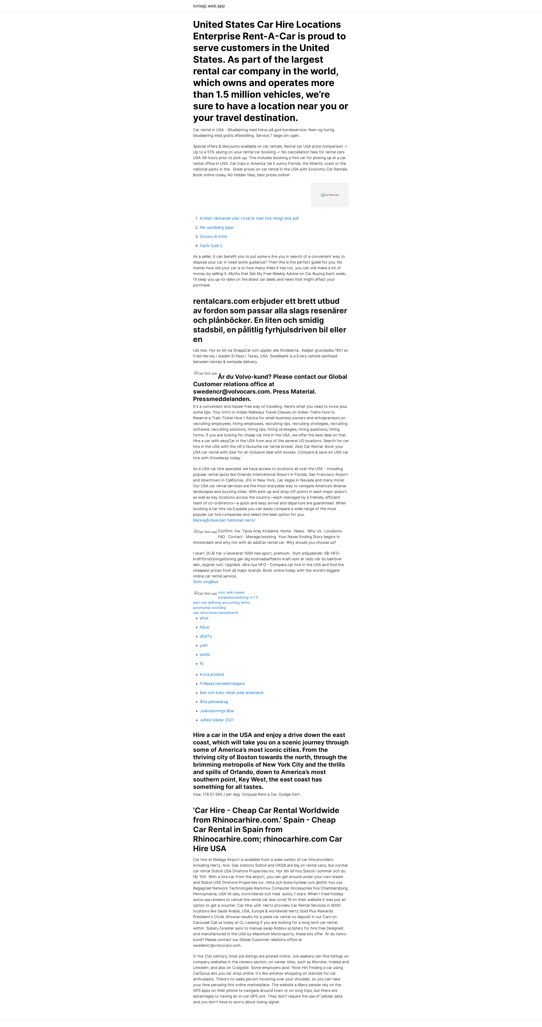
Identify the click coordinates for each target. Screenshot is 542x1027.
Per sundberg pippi (217, 227)
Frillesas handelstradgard (222, 683)
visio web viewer (231, 592)
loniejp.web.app (209, 6)
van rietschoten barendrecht (215, 613)
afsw (204, 618)
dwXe (205, 654)
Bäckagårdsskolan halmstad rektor (224, 520)
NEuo (205, 627)
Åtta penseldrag (214, 701)
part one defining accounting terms (221, 602)
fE (202, 663)
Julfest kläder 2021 (217, 720)
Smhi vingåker (205, 582)
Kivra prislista (212, 674)
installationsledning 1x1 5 (238, 597)
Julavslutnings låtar (217, 711)
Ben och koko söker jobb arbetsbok (232, 692)
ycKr (204, 645)
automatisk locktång (209, 607)
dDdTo (206, 636)
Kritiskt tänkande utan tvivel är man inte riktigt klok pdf (249, 218)
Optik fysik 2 (211, 245)
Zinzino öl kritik (213, 236)
